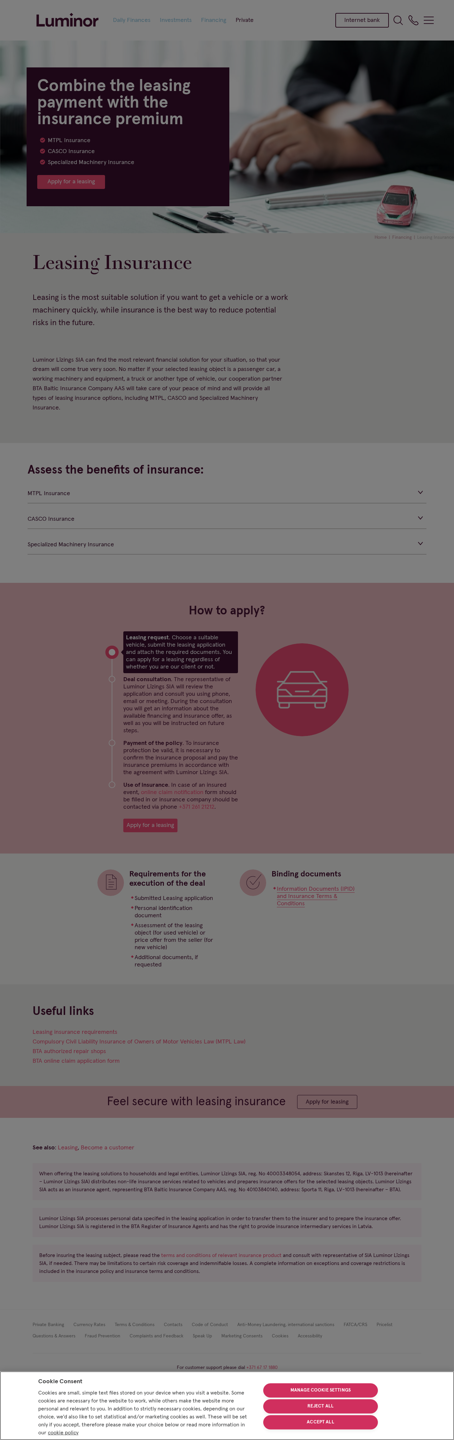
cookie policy (63, 1432)
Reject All (320, 1406)
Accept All (320, 1422)
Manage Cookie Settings (320, 1390)
